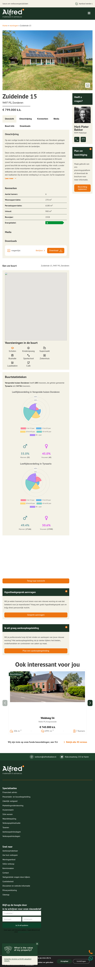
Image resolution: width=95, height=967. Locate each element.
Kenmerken (42, 119)
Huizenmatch (8, 810)
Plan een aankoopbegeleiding (36, 651)
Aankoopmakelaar (10, 850)
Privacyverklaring (9, 890)
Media (56, 119)
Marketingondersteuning (12, 805)
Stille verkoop (8, 864)
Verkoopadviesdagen (11, 836)
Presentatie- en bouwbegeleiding (16, 796)
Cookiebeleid (7, 881)
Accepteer (64, 961)
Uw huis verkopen (10, 855)
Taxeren (5, 827)
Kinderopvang (28, 351)
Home (5, 25)
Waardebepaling (9, 818)
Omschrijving (25, 119)
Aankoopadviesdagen (11, 831)
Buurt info (9, 126)
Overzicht (9, 119)
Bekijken (39, 250)
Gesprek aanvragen (36, 615)
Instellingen (81, 961)
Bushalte (12, 358)
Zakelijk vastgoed (9, 801)
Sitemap (5, 894)
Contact (5, 872)
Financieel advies (9, 792)
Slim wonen (7, 814)
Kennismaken (8, 868)
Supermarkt (44, 351)
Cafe (28, 366)
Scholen (12, 351)
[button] (90, 703)
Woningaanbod (8, 859)
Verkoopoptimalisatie (11, 823)
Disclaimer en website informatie (16, 886)
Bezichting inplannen (82, 188)
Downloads (25, 126)
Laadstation (12, 366)
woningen (14, 25)
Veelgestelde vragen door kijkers (16, 877)
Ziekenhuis (44, 358)
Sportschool (28, 358)
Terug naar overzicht (36, 581)
